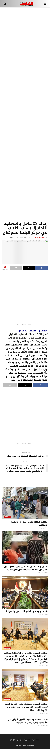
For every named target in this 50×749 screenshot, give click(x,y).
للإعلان (12, 739)
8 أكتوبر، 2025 (42, 725)
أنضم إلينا (36, 739)
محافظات (7, 517)
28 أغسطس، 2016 (22, 237)
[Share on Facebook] (41, 268)
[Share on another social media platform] (16, 268)
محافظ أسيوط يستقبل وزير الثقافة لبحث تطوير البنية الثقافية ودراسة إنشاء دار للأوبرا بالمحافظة (26, 707)
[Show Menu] (45, 3)
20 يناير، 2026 (42, 665)
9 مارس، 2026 (42, 528)
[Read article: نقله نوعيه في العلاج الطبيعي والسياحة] (25, 592)
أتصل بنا (27, 739)
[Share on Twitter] (29, 268)
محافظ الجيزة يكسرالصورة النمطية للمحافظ (29, 523)
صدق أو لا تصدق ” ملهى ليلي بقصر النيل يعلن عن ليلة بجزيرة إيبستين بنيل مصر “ (26, 568)
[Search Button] (5, 3)
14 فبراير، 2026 (41, 573)
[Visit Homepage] (25, 3)
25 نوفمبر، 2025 (41, 713)
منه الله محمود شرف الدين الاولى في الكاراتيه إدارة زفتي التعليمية (28, 721)
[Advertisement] (25, 114)
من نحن (19, 739)
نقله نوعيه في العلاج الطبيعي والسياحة (27, 611)
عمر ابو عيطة (40, 237)
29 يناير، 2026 (42, 614)
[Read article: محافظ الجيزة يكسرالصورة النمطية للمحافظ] (25, 503)
